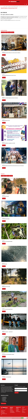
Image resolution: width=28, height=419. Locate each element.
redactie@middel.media (4, 413)
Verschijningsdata (12, 411)
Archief (6, 32)
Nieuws (2, 175)
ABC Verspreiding (18, 411)
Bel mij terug (16, 392)
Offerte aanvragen (3, 403)
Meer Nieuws (2, 32)
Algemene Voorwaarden (23, 412)
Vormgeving (17, 409)
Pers (22, 410)
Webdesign (17, 410)
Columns (9, 32)
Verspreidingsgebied (12, 412)
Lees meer (4, 77)
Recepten (12, 32)
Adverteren (11, 409)
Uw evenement (12, 410)
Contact (23, 408)
